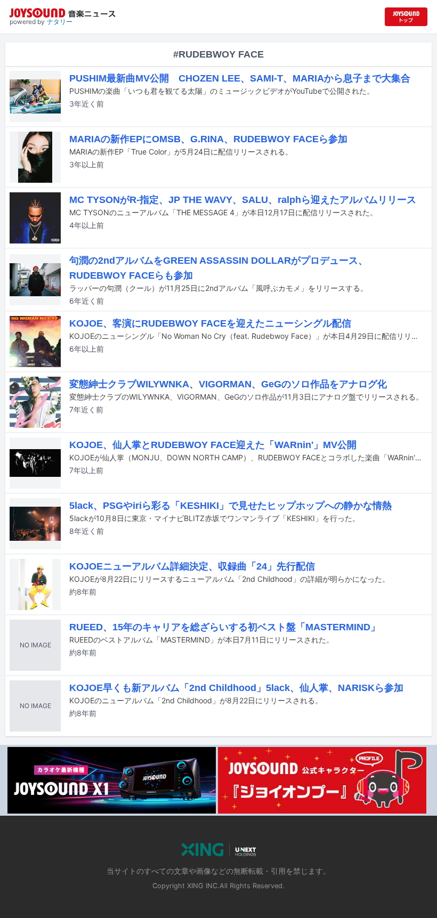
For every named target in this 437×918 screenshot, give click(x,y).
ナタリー (59, 22)
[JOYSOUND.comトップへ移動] (406, 16)
